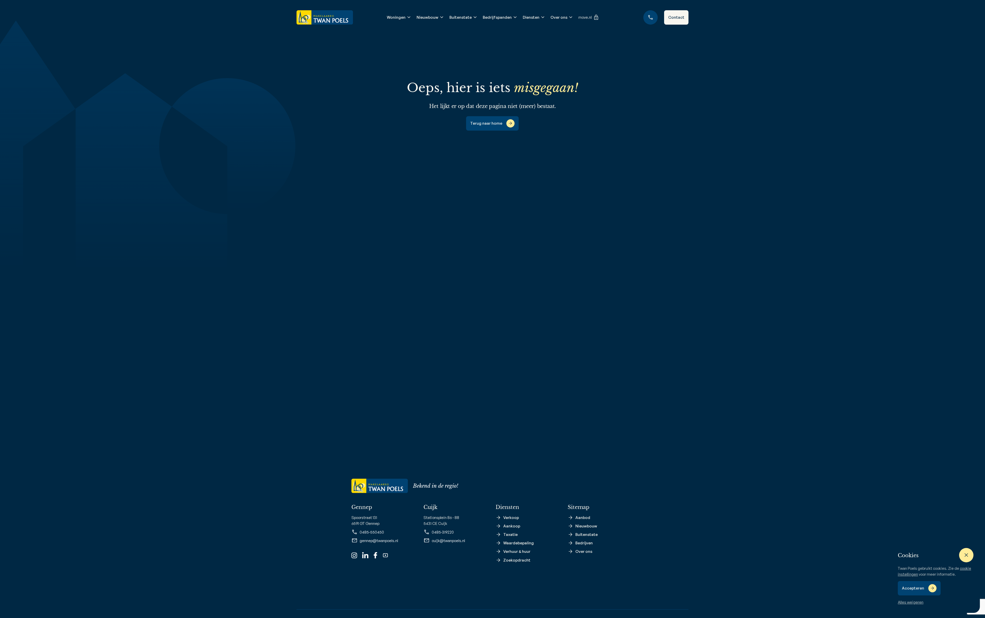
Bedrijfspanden (497, 17)
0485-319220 (443, 532)
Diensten (531, 17)
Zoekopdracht (516, 560)
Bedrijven (584, 543)
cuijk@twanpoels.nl (448, 540)
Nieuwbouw (427, 17)
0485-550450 (372, 532)
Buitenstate (460, 17)
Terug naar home (486, 123)
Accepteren (913, 588)
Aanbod (582, 517)
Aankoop (511, 526)
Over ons (558, 17)
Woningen (396, 17)
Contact (676, 17)
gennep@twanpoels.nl (379, 540)
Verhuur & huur (516, 551)
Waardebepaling (518, 543)
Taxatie (510, 534)
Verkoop (511, 517)
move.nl (585, 17)
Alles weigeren (910, 602)
